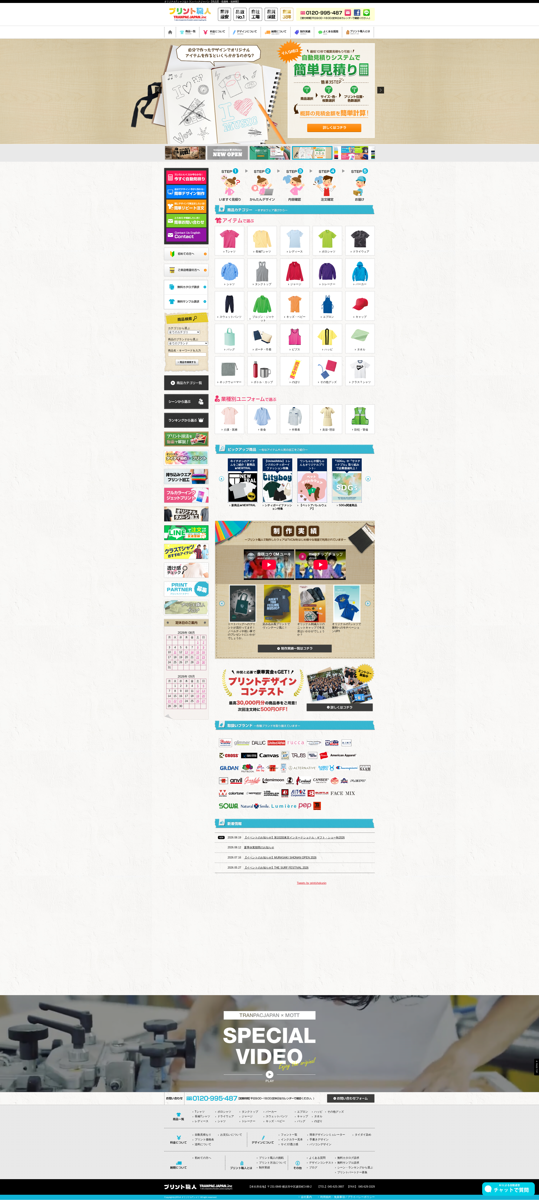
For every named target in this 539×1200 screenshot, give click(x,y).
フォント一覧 (289, 1134)
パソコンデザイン (320, 1144)
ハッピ (328, 349)
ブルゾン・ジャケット (263, 318)
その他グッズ (328, 382)
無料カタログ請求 (348, 1157)
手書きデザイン (319, 1139)
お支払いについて (231, 1134)
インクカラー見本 (292, 1139)
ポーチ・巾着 (263, 349)
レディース (296, 251)
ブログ (313, 1167)
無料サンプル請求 (348, 1162)
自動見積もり (203, 1134)
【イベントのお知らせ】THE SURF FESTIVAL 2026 (276, 867)
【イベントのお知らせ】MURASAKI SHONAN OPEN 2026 (280, 857)
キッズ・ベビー (296, 316)
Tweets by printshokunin (311, 883)
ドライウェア (361, 251)
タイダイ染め (363, 1134)
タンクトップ (263, 284)
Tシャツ (231, 251)
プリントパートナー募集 (352, 1172)
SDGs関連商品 (348, 505)
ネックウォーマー (230, 382)
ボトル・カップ (263, 382)
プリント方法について (272, 1162)
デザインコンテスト (321, 1162)
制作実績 (264, 1167)
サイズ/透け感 (289, 1144)
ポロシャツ (328, 251)
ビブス (296, 349)
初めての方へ (203, 1157)
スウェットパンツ (230, 316)
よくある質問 (317, 1157)
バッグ (231, 349)
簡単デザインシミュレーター (327, 1134)
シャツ (231, 284)
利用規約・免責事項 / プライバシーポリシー (347, 1197)
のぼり (296, 382)
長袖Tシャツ (263, 251)
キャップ (361, 316)
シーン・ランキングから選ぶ (355, 1167)
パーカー (361, 284)
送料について (203, 1144)
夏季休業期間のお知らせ (259, 847)
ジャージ (295, 284)
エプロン (328, 316)
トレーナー (328, 284)
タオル (361, 349)
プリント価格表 (204, 1139)
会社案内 (306, 1197)
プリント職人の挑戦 (271, 1157)
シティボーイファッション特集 (278, 507)
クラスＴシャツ (361, 382)
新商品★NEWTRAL (243, 505)
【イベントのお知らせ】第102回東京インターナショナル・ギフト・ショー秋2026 (294, 837)
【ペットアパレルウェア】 (313, 507)
